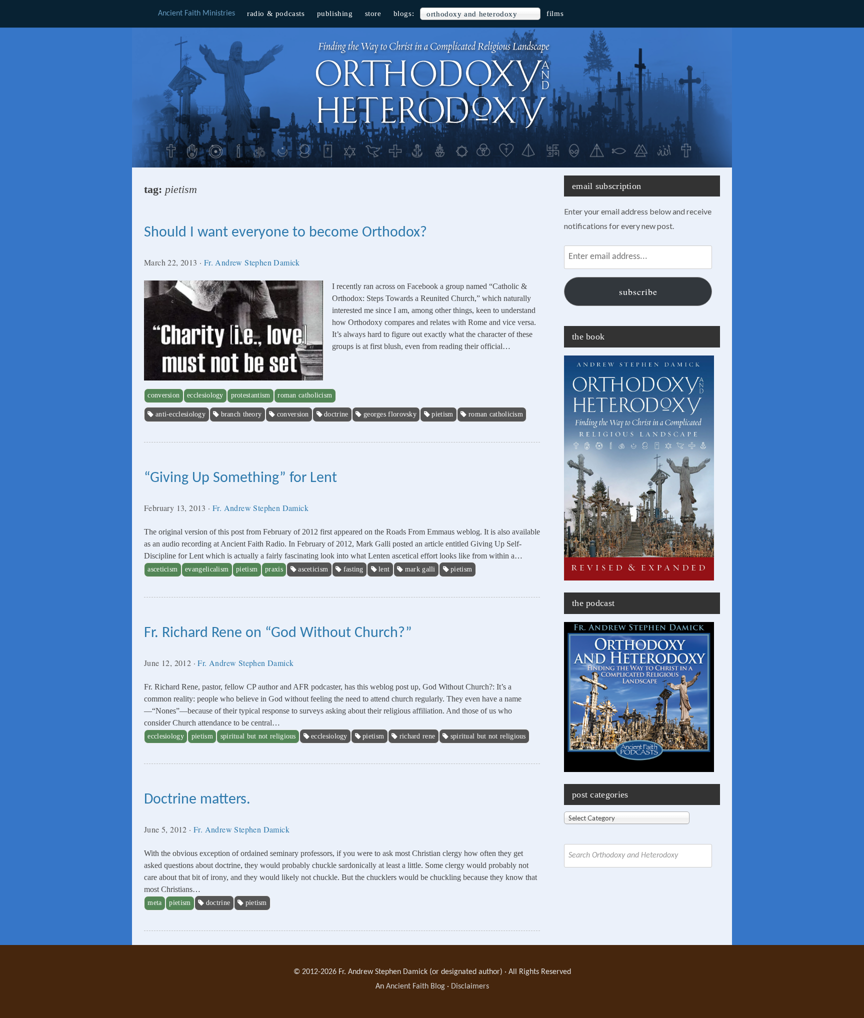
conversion (293, 414)
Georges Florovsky (390, 414)
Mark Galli (420, 569)
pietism (442, 414)
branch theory (241, 414)
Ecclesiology (205, 395)
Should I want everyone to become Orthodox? (285, 232)
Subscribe (638, 292)
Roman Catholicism (305, 395)
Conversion (164, 395)
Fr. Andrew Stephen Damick (252, 262)
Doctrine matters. (197, 800)
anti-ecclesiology (181, 414)
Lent (384, 569)
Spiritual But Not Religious (258, 736)
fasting (354, 569)
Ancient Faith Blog (415, 986)
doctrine (336, 414)
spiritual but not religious (488, 736)
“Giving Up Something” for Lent (240, 478)
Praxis (274, 569)
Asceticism (163, 569)
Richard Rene (418, 736)
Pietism (247, 569)
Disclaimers (470, 986)
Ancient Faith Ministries (196, 14)
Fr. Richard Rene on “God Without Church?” (278, 633)
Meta (155, 902)
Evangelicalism (206, 569)
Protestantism (250, 395)
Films (555, 14)
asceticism (313, 569)
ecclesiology (329, 736)
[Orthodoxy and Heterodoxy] (432, 130)
